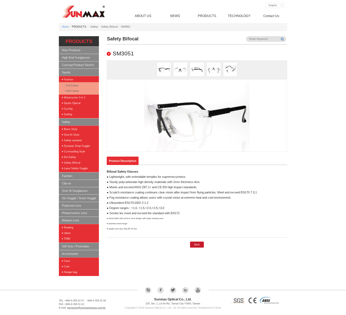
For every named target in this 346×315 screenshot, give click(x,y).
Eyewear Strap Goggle (77, 145)
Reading (68, 227)
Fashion (68, 79)
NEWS (175, 16)
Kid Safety (70, 157)
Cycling (68, 108)
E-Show (216, 307)
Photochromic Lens (74, 213)
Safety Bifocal (72, 162)
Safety (66, 122)
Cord (66, 266)
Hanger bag (70, 272)
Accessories (70, 253)
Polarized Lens (71, 205)
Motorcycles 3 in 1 (74, 97)
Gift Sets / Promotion (75, 246)
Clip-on (66, 183)
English (273, 5)
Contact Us (271, 16)
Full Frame (72, 85)
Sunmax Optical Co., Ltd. (84, 11)
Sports (66, 72)
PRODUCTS (207, 16)
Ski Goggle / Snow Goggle (79, 198)
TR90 (67, 238)
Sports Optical (72, 103)
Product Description (122, 160)
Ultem (67, 233)
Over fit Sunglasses (75, 190)
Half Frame (72, 90)
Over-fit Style (71, 134)
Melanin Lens (70, 220)
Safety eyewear (73, 140)
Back (197, 244)
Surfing (68, 114)
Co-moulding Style (74, 151)
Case (67, 260)
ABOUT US (143, 16)
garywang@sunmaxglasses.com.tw (86, 307)
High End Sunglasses (76, 57)
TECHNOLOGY (239, 16)
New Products (71, 50)
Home (65, 26)
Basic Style (70, 129)
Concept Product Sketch (78, 65)
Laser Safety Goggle (76, 168)
